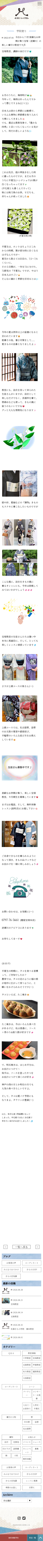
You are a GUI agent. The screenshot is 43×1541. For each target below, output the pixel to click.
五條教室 (27, 1364)
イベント (27, 1442)
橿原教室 (36, 1371)
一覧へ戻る (21, 1247)
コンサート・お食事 (36, 1395)
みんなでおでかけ (11, 1269)
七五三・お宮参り (27, 1407)
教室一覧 (32, 1537)
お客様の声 (11, 1263)
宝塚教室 (36, 1358)
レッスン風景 (32, 1480)
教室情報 (32, 1353)
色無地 (16, 1442)
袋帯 (37, 1422)
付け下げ (6, 1448)
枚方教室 (27, 1371)
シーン (32, 1386)
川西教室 (27, 1378)
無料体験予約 (13, 1537)
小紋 (16, 1455)
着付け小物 (11, 1417)
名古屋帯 (27, 1428)
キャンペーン (27, 1450)
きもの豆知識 (11, 1276)
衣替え (32, 1487)
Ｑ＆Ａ (11, 1353)
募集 (37, 1448)
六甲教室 (27, 1358)
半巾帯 (27, 1422)
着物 (11, 1437)
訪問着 (16, 1448)
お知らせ (32, 1437)
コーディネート (31, 1263)
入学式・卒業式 (36, 1407)
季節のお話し (11, 1487)
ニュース (36, 1442)
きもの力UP (32, 1269)
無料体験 (27, 1459)
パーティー (27, 1393)
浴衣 (6, 1442)
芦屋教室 (36, 1364)
